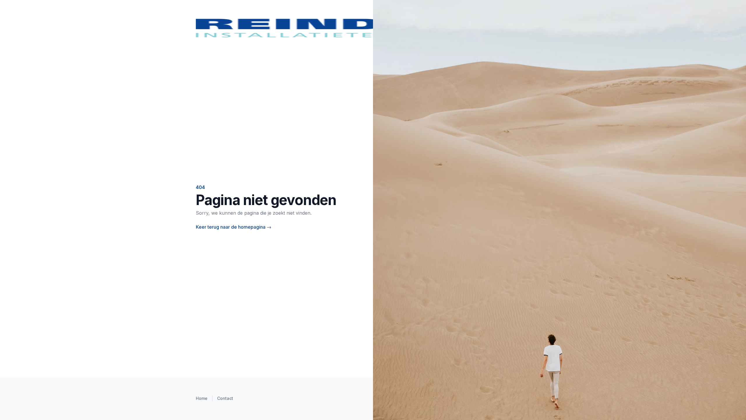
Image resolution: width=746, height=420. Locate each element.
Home (201, 398)
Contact (225, 398)
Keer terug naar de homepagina (233, 227)
